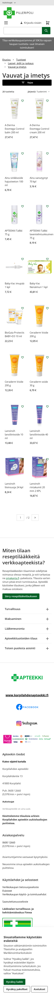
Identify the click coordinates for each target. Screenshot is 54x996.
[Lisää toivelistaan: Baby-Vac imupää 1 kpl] (23, 259)
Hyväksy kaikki (14, 981)
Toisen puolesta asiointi (20, 648)
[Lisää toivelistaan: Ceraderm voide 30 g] (47, 357)
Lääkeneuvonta (14, 628)
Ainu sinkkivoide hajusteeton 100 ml (14, 181)
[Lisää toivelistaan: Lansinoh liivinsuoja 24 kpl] (23, 459)
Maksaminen (13, 619)
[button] (27, 83)
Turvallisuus (12, 609)
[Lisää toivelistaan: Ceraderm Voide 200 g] (47, 308)
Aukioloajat (7, 2)
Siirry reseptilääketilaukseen (21, 596)
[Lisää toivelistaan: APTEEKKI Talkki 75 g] (23, 206)
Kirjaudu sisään (32, 22)
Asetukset (39, 989)
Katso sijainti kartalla (14, 761)
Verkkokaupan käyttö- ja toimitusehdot (24, 894)
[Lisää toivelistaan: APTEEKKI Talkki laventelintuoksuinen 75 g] (47, 206)
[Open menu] (6, 22)
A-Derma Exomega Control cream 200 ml (39, 128)
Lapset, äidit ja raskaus (21, 63)
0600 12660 (8, 842)
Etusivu (6, 59)
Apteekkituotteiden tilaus (21, 638)
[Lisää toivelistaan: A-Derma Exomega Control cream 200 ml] (47, 101)
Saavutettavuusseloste (15, 901)
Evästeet (7, 890)
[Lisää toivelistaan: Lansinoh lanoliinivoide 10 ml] (23, 406)
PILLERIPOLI (25, 13)
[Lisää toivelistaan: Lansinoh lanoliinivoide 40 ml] (47, 406)
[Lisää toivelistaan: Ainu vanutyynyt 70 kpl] (47, 153)
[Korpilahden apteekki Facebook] (27, 707)
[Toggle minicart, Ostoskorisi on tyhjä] (47, 22)
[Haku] (46, 30)
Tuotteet (21, 59)
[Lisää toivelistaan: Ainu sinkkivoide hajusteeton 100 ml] (23, 153)
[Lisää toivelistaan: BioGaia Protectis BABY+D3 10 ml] (23, 308)
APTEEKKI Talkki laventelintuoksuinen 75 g (41, 234)
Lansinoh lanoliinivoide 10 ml (14, 434)
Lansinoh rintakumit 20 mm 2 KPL (37, 487)
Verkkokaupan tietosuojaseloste (20, 887)
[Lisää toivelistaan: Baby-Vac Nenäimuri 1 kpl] (47, 259)
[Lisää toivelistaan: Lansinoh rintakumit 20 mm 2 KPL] (47, 459)
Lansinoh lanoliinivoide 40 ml (39, 434)
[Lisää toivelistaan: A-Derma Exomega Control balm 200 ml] (23, 101)
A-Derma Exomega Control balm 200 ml (14, 128)
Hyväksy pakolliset (16, 989)
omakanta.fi (12, 578)
